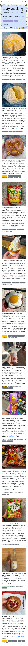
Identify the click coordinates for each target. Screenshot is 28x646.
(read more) (5, 77)
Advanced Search (8, 21)
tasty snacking (13, 9)
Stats (16, 21)
